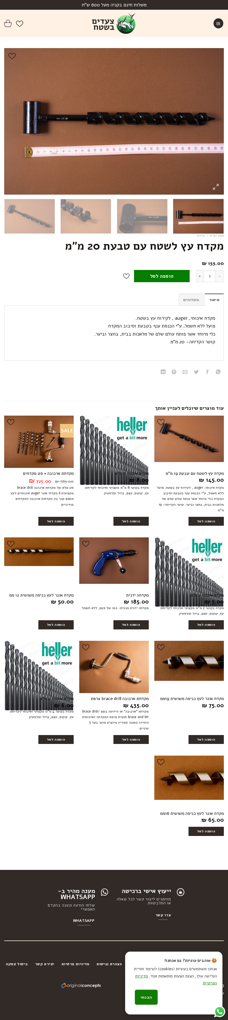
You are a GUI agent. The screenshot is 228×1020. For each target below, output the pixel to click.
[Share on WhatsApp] (218, 373)
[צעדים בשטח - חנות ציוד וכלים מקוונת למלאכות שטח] (114, 23)
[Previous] (212, 121)
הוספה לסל (162, 276)
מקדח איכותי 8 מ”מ (132, 474)
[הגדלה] (216, 187)
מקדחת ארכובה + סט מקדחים (48, 474)
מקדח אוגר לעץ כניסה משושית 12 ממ (41, 595)
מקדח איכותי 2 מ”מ (207, 595)
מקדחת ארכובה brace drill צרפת (120, 699)
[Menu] (218, 23)
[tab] (214, 300)
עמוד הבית (217, 236)
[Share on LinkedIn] (163, 373)
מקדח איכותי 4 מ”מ (57, 699)
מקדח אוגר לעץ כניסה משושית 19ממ (192, 699)
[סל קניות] (8, 23)
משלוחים (191, 299)
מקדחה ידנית (137, 595)
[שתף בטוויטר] (196, 373)
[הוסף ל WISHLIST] (126, 276)
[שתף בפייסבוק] (207, 373)
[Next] (12, 121)
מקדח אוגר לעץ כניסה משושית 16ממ (192, 814)
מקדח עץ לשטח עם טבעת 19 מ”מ (195, 474)
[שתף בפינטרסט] (174, 373)
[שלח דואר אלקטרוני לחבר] (185, 373)
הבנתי (146, 997)
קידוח (201, 236)
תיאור (214, 299)
